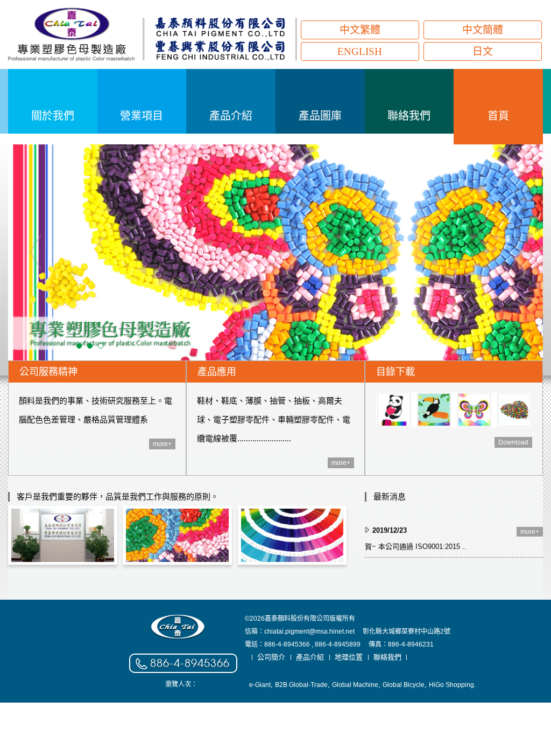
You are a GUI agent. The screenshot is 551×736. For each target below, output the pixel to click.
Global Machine (355, 685)
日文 (482, 51)
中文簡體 (482, 30)
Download (513, 442)
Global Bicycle (404, 685)
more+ (162, 444)
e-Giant (260, 685)
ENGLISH (359, 51)
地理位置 (349, 657)
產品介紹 (310, 657)
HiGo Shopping (451, 685)
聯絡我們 (387, 657)
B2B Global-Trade (301, 685)
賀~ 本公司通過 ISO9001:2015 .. (416, 543)
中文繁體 (360, 30)
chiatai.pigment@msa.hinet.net (309, 631)
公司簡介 (271, 657)
